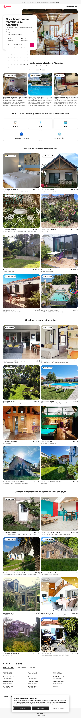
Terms (43, 715)
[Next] (43, 70)
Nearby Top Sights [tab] (21, 667)
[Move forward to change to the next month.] (27, 44)
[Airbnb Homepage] (7, 6)
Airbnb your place (71, 7)
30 (27, 64)
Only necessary (40, 708)
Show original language (53, 2)
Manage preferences (58, 708)
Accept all (22, 708)
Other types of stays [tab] (8, 667)
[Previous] (37, 70)
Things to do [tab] (32, 667)
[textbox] (13, 40)
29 (24, 64)
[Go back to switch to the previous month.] (8, 44)
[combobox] (20, 35)
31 (8, 67)
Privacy (38, 715)
